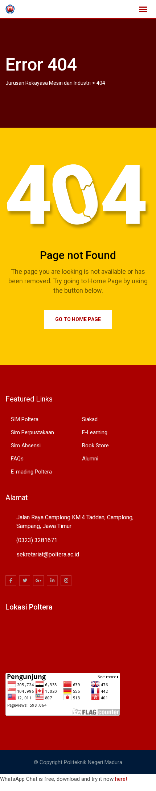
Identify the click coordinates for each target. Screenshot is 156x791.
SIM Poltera (24, 419)
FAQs (17, 458)
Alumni (90, 458)
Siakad (90, 419)
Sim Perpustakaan (32, 432)
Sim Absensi (26, 445)
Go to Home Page (78, 319)
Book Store (95, 445)
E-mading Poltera (31, 471)
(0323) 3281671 (36, 540)
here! (121, 779)
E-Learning (94, 432)
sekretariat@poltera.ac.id (47, 554)
